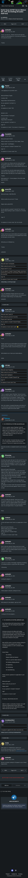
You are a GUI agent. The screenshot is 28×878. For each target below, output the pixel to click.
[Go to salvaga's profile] (2, 366)
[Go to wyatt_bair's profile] (2, 310)
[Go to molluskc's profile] (2, 518)
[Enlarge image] (17, 326)
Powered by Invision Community (14, 875)
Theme (7, 874)
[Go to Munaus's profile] (2, 419)
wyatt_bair (8, 309)
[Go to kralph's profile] (2, 259)
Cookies (20, 874)
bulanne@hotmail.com (21, 750)
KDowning (8, 455)
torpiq (7, 743)
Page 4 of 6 (14, 24)
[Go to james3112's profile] (2, 190)
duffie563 (4, 17)
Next (23, 24)
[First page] (2, 24)
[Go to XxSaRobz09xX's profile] (2, 721)
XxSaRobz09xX (9, 720)
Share (7, 785)
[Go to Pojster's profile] (2, 86)
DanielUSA (8, 134)
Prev (5, 24)
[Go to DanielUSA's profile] (2, 135)
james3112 (8, 189)
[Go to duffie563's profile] (2, 30)
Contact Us (14, 874)
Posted (10, 31)
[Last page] (26, 24)
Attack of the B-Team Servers (16, 18)
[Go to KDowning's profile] (2, 456)
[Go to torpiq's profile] (2, 743)
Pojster (7, 86)
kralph (7, 259)
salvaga (7, 365)
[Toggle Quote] (3, 424)
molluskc (7, 517)
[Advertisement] (14, 61)
